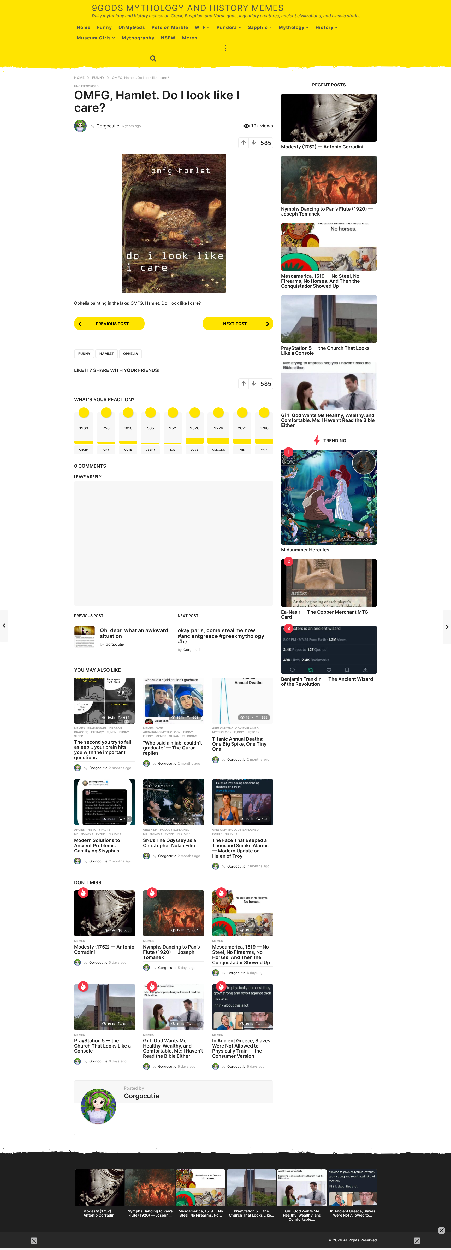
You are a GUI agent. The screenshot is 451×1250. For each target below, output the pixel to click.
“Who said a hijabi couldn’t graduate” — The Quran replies (172, 748)
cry (106, 449)
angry (84, 449)
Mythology (292, 27)
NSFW (168, 37)
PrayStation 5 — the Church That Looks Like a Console (102, 1046)
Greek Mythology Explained (235, 728)
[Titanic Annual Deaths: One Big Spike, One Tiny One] (242, 701)
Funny (104, 27)
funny (124, 732)
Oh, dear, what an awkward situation (134, 633)
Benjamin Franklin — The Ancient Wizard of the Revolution (327, 681)
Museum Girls (94, 37)
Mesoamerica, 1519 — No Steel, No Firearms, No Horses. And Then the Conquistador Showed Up (241, 954)
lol (172, 449)
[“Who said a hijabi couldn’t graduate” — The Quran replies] (173, 701)
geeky (150, 449)
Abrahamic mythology (162, 732)
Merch (190, 37)
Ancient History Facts (92, 829)
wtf (264, 449)
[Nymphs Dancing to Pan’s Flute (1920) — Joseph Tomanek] (173, 913)
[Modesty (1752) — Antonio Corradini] (104, 913)
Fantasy (97, 732)
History (325, 27)
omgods (218, 449)
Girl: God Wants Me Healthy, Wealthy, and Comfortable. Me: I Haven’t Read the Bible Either (173, 1048)
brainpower (97, 728)
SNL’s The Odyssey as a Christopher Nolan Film (169, 843)
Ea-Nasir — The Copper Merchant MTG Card (324, 614)
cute (128, 449)
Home (84, 27)
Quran (174, 736)
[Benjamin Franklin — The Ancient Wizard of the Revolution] (329, 650)
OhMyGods (131, 27)
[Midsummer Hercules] (329, 497)
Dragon (115, 728)
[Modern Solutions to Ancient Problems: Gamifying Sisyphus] (104, 802)
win (242, 449)
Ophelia (130, 354)
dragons (81, 732)
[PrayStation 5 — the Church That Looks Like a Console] (104, 1007)
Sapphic (258, 27)
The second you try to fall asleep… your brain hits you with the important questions (102, 749)
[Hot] (83, 892)
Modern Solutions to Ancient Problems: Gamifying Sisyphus (97, 845)
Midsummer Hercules (305, 550)
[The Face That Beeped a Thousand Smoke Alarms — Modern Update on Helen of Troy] (242, 802)
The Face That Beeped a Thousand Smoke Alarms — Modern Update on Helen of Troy (240, 848)
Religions (189, 736)
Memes (79, 728)
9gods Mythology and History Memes (188, 8)
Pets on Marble (170, 27)
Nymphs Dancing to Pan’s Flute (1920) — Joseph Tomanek (171, 952)
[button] (225, 48)
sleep (78, 736)
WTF (200, 27)
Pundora (227, 27)
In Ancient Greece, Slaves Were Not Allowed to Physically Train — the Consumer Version (241, 1048)
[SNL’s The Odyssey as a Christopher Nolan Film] (173, 802)
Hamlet (106, 354)
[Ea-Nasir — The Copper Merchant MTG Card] (329, 583)
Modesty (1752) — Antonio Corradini (104, 949)
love (194, 449)
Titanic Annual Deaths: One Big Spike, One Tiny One (239, 744)
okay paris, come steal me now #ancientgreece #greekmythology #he (221, 636)
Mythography (138, 37)
